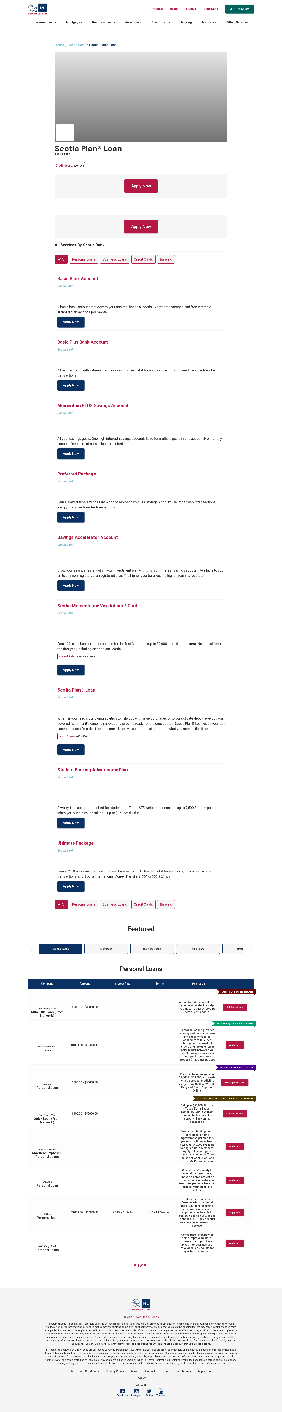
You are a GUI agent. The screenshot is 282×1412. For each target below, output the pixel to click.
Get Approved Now (235, 1082)
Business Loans (103, 22)
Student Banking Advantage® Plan (92, 769)
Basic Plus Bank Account (82, 342)
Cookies (141, 1378)
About (190, 9)
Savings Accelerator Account (87, 537)
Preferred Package (76, 474)
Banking (186, 22)
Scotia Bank (77, 45)
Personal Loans (44, 22)
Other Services (238, 22)
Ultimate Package (75, 843)
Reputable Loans (147, 1317)
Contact (211, 9)
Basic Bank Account (77, 278)
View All (141, 1265)
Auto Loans (133, 22)
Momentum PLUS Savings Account (93, 405)
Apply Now (239, 9)
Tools (157, 9)
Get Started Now (234, 1007)
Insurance (209, 22)
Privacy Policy (115, 1371)
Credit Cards (161, 22)
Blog (174, 9)
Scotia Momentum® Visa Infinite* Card (97, 605)
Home (59, 45)
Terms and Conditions (85, 1371)
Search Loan (183, 1371)
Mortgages (74, 22)
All (63, 259)
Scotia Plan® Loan (88, 148)
